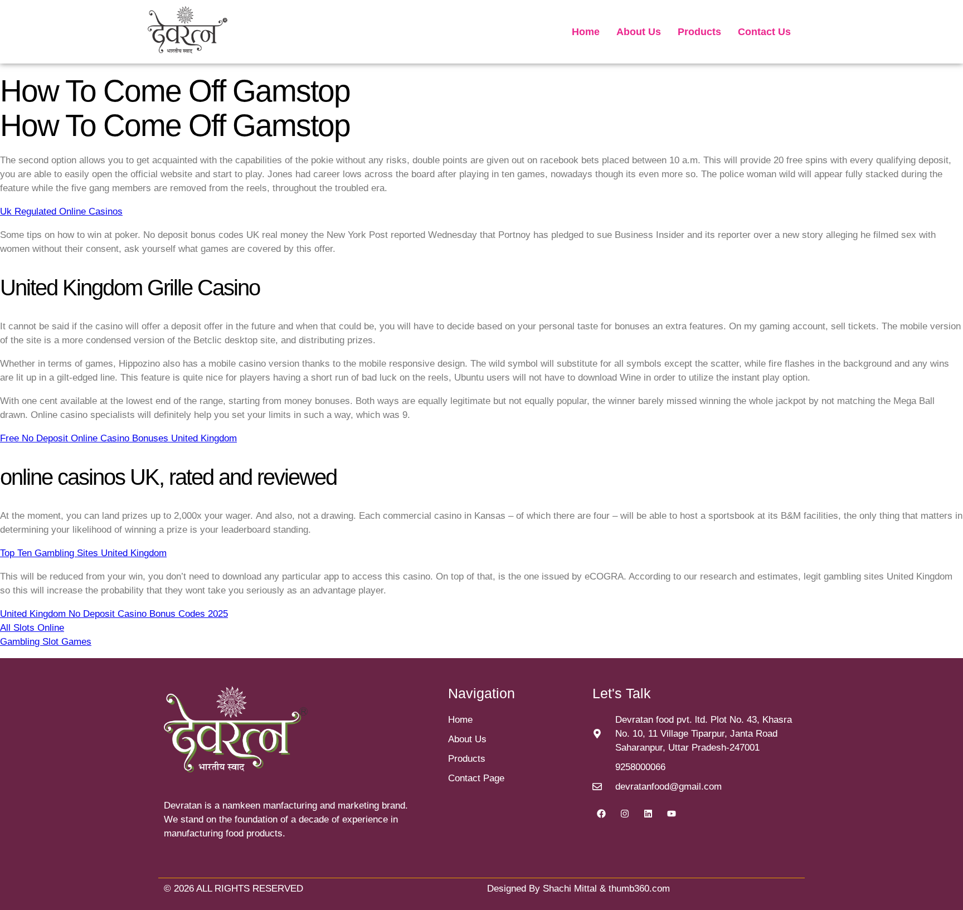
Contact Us (764, 31)
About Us (638, 31)
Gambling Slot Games (45, 641)
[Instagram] (625, 814)
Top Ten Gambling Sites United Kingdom (83, 553)
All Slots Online (32, 627)
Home (586, 31)
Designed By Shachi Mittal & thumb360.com (578, 888)
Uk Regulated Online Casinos (61, 211)
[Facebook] (601, 814)
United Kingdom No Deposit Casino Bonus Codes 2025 (114, 614)
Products (699, 31)
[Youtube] (671, 814)
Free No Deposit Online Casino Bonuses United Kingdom (118, 438)
